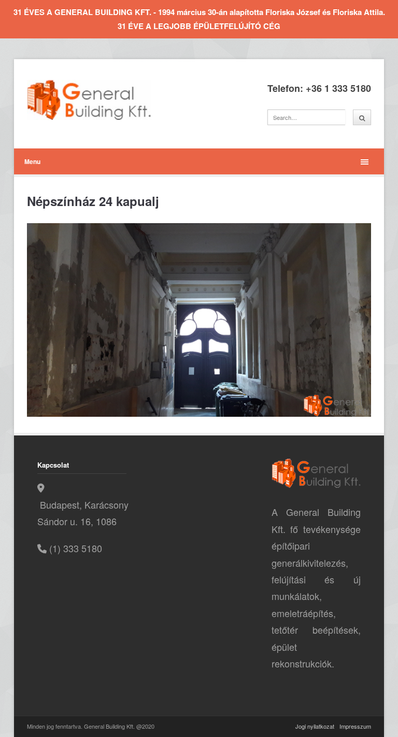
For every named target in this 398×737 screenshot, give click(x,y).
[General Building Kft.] (104, 100)
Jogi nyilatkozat (314, 726)
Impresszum (355, 726)
